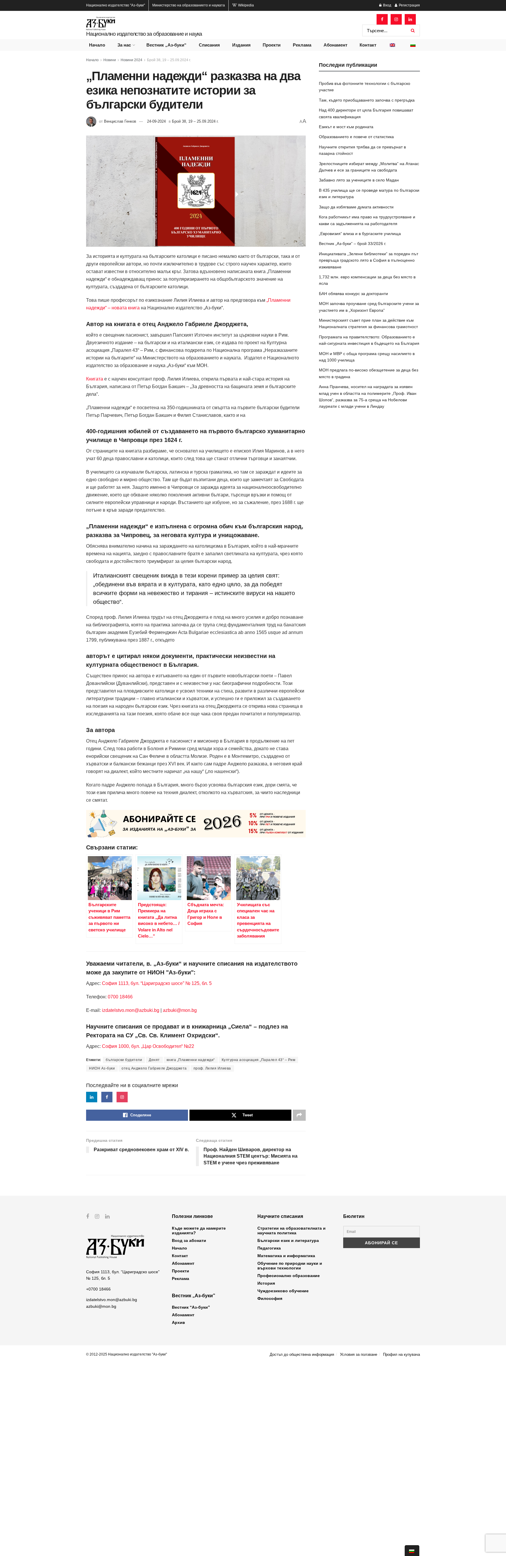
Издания (241, 44)
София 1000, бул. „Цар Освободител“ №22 (148, 1046)
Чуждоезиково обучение (283, 1290)
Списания (209, 44)
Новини (109, 60)
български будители (124, 1060)
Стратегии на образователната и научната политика (291, 1230)
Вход (386, 5)
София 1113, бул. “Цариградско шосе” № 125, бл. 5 (156, 983)
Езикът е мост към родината (346, 126)
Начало (97, 44)
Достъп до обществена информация (302, 1354)
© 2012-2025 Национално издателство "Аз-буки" (126, 1354)
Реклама (302, 44)
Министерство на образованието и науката (188, 5)
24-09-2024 (156, 121)
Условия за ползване (358, 1354)
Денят (154, 1060)
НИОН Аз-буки (102, 1068)
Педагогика (269, 1248)
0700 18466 (120, 996)
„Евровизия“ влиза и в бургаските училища (360, 233)
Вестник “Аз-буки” (191, 1307)
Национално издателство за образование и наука (144, 34)
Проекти (272, 44)
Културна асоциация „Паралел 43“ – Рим (258, 1060)
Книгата (94, 378)
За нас (124, 44)
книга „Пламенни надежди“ (191, 1060)
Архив (178, 1322)
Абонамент (335, 44)
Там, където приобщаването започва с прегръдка (367, 100)
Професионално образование (288, 1275)
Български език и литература (288, 1240)
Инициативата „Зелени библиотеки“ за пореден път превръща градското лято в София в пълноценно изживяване (368, 260)
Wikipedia (245, 5)
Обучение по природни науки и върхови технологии (289, 1265)
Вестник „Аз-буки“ (166, 44)
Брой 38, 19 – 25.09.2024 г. (169, 60)
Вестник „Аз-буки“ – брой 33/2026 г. (352, 243)
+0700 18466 (98, 1289)
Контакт (368, 44)
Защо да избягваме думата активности (356, 207)
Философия (269, 1298)
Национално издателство (115, 5)
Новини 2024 (131, 60)
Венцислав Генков (120, 121)
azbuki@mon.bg (180, 1010)
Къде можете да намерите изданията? (199, 1230)
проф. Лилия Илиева (212, 1068)
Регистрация (409, 5)
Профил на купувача (401, 1354)
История (266, 1283)
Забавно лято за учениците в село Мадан (359, 180)
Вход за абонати (189, 1240)
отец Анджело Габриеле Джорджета (154, 1068)
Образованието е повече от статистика (356, 136)
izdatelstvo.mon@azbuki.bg (130, 1010)
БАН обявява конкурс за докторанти (353, 293)
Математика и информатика (286, 1255)
